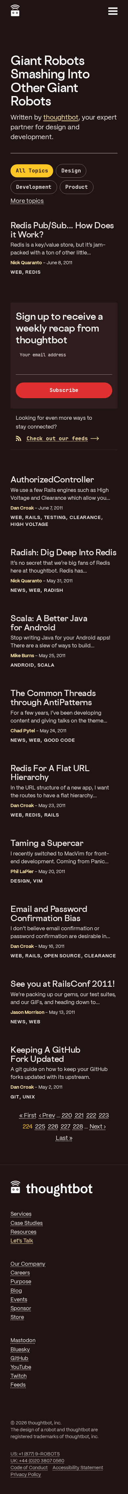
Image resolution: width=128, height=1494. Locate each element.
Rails (32, 517)
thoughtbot (60, 118)
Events (19, 1299)
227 (65, 1127)
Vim (38, 881)
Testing (55, 517)
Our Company (28, 1264)
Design (71, 170)
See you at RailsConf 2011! (63, 984)
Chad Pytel (23, 731)
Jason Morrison (27, 1012)
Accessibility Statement (78, 1468)
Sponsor (21, 1308)
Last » (64, 1138)
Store (17, 1317)
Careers (20, 1273)
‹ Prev (47, 1116)
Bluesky (20, 1349)
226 (53, 1127)
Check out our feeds (57, 438)
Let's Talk (22, 1241)
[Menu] (112, 11)
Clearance (85, 517)
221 (79, 1116)
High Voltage (30, 524)
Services (21, 1214)
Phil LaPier (22, 871)
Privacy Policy (26, 1474)
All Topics (32, 170)
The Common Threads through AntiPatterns (53, 697)
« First (27, 1116)
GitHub (19, 1358)
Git (15, 1097)
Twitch (19, 1376)
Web (16, 272)
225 (40, 1127)
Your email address (43, 355)
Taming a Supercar (47, 843)
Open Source (62, 956)
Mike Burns (22, 656)
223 (104, 1116)
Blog (16, 1291)
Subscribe (64, 390)
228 (78, 1127)
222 (91, 1116)
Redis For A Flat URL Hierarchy (50, 772)
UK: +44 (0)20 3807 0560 (37, 1461)
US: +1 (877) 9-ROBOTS (35, 1454)
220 (67, 1116)
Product (76, 187)
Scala (45, 665)
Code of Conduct (29, 1468)
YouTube (21, 1367)
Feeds (18, 1385)
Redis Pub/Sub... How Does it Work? (62, 229)
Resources (23, 1232)
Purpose (21, 1281)
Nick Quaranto (26, 263)
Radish (54, 590)
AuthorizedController (52, 479)
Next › (98, 1127)
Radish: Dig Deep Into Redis (63, 552)
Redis (33, 272)
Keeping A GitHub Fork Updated (45, 1054)
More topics (27, 201)
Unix (29, 1097)
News (18, 590)
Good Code (59, 740)
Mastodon (23, 1340)
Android (22, 665)
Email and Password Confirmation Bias (49, 913)
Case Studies (27, 1223)
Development (34, 187)
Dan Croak (22, 508)
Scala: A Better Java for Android (49, 622)
